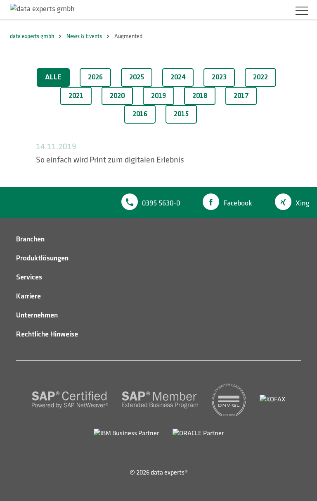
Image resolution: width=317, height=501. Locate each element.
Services (29, 277)
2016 (139, 114)
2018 (199, 96)
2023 (219, 77)
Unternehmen (37, 315)
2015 (181, 114)
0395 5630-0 (161, 203)
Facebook (237, 203)
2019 (158, 96)
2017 (241, 96)
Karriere (28, 296)
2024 (177, 77)
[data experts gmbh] (42, 9)
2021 (76, 96)
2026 (95, 77)
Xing (303, 203)
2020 (117, 96)
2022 (260, 77)
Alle (53, 77)
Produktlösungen (42, 258)
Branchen (30, 239)
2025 (136, 77)
